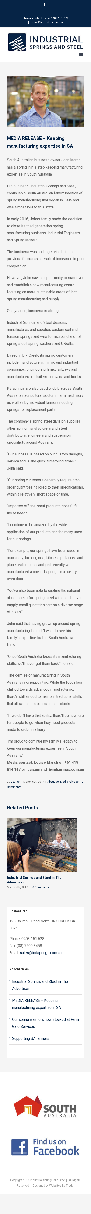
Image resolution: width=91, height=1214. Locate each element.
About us (53, 781)
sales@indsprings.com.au (47, 22)
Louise (15, 781)
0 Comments (40, 887)
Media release (69, 781)
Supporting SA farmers (30, 1038)
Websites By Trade (61, 1185)
